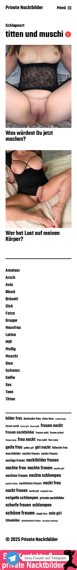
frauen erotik (12, 426)
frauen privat (57, 433)
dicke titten (48, 419)
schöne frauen (20, 513)
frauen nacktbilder (20, 432)
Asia (9, 284)
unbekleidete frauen (31, 521)
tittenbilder (13, 520)
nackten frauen (17, 476)
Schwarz (13, 370)
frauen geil (24, 426)
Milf (9, 342)
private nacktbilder (52, 498)
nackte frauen (39, 468)
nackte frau (16, 468)
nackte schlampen (45, 475)
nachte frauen (31, 453)
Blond (10, 292)
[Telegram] (13, 558)
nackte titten (12, 484)
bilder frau (14, 418)
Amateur (13, 270)
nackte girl (59, 469)
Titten (10, 399)
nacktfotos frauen (30, 483)
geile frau (14, 447)
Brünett (12, 299)
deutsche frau (32, 418)
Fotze (10, 313)
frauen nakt (42, 433)
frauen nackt (52, 425)
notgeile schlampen (22, 498)
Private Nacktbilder (24, 8)
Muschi (12, 356)
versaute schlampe (50, 521)
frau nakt (42, 440)
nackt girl (34, 491)
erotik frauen (60, 419)
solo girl (55, 513)
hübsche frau (59, 447)
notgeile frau (46, 491)
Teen (9, 392)
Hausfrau (13, 327)
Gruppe (11, 320)
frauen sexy (11, 440)
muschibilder (13, 453)
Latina (11, 334)
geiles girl (29, 448)
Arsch (10, 277)
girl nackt (43, 447)
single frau (41, 514)
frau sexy (53, 440)
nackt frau (52, 483)
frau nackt (27, 439)
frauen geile (34, 426)
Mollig (11, 349)
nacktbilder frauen (42, 460)
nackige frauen (15, 460)
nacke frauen (49, 453)
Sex (9, 385)
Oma (9, 363)
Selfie (10, 377)
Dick (9, 306)
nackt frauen (17, 490)
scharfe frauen (18, 505)
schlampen (42, 505)
